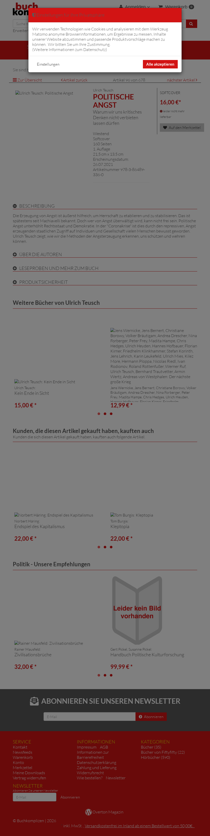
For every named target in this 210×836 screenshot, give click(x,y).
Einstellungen (48, 64)
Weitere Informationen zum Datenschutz (70, 49)
